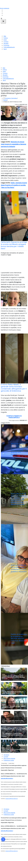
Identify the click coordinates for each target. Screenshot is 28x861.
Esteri (5, 40)
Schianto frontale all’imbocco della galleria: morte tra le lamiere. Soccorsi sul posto (13, 677)
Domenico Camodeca (11, 98)
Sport (5, 49)
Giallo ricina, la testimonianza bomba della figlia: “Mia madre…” (13, 750)
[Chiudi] (3, 21)
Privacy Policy (4, 763)
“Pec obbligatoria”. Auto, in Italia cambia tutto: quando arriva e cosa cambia (12, 735)
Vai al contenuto (4, 8)
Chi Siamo (6, 755)
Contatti (6, 756)
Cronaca (6, 41)
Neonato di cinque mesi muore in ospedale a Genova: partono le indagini (13, 144)
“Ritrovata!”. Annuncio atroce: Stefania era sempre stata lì (13, 706)
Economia (6, 45)
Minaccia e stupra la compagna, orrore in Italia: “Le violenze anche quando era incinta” (19, 449)
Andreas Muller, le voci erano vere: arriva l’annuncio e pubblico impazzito (19, 568)
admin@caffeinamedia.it (7, 778)
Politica (6, 38)
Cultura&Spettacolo (9, 47)
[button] (3, 839)
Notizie (5, 100)
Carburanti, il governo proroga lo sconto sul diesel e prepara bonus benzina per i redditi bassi (14, 245)
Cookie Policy (11, 763)
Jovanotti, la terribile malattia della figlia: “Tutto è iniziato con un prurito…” (14, 721)
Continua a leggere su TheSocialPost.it (14, 416)
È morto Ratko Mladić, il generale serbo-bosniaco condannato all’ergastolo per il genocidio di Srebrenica (14, 387)
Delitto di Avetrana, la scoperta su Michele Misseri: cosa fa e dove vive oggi (19, 638)
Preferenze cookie (9, 760)
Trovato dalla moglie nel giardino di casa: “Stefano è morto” (12, 692)
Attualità (6, 43)
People (3, 719)
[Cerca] (1, 18)
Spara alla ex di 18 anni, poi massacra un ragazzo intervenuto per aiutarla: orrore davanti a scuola (19, 498)
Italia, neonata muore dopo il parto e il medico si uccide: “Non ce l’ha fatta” (14, 185)
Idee (5, 36)
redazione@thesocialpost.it (12, 798)
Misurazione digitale (9, 758)
